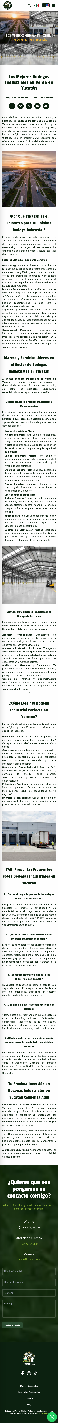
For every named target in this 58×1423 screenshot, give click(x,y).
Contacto (29, 1398)
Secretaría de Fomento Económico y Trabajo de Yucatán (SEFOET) (29, 1069)
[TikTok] (35, 1373)
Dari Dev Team (42, 1413)
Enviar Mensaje (12, 1325)
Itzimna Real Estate (46, 1052)
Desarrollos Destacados (29, 1392)
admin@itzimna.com (29, 1259)
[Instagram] (29, 1373)
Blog (29, 1404)
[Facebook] (22, 1373)
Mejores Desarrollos (29, 1386)
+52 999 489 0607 (29, 1244)
